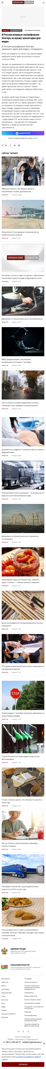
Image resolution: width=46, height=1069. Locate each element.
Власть (3, 986)
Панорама (28, 979)
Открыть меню (2, 2)
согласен (23, 1064)
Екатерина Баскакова (32, 30)
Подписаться (24, 133)
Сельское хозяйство (8, 1014)
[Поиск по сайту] (43, 2)
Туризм (3, 1010)
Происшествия (6, 993)
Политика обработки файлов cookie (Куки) (31, 1025)
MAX (36, 138)
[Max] (19, 145)
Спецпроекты (29, 993)
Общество (6, 30)
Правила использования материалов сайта (33, 1020)
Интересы (4, 1017)
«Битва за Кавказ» (31, 982)
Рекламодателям (30, 1015)
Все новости (5, 979)
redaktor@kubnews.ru (32, 1042)
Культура (4, 1000)
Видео (3, 1007)
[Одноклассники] (10, 145)
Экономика (5, 989)
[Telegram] (14, 145)
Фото (3, 1003)
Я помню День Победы (32, 1003)
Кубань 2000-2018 (30, 996)
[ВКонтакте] (5, 145)
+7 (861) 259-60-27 (12, 1042)
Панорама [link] (5, 281)
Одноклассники (23, 1031)
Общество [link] (5, 195)
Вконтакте (18, 1031)
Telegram (28, 1031)
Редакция (27, 1012)
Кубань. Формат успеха (32, 1000)
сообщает (6, 59)
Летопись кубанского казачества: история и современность (32, 987)
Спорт (3, 996)
